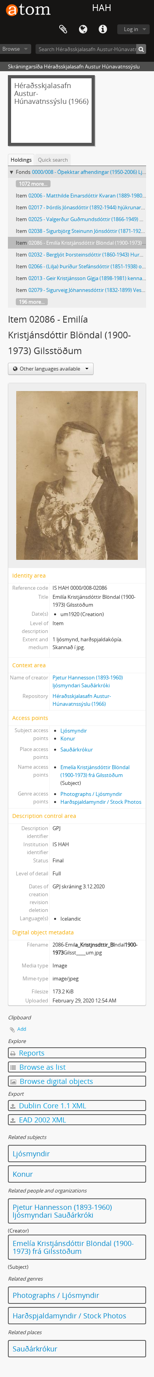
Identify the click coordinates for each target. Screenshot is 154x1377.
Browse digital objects (55, 1081)
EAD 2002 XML (41, 1119)
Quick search (53, 159)
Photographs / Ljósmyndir (91, 793)
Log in (131, 29)
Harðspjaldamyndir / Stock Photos (100, 801)
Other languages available (50, 368)
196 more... (32, 301)
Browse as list (41, 1067)
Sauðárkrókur (76, 749)
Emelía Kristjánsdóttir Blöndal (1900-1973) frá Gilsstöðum (73, 1247)
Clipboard (63, 29)
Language (83, 29)
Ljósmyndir (73, 730)
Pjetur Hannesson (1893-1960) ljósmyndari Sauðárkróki (62, 1211)
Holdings (21, 159)
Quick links (103, 29)
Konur (67, 738)
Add (21, 1029)
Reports (31, 1053)
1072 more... (33, 183)
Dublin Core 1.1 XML (51, 1105)
